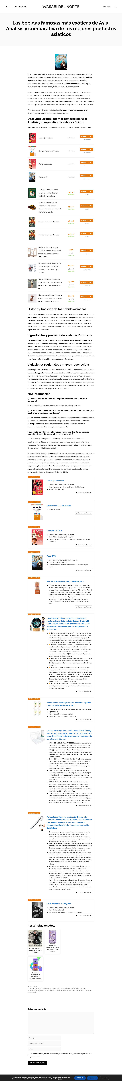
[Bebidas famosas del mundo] (37, 512)
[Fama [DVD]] (37, 562)
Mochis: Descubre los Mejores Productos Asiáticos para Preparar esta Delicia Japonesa (58, 988)
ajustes (60, 1079)
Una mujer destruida (46, 138)
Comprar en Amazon (84, 492)
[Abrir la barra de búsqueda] (115, 7)
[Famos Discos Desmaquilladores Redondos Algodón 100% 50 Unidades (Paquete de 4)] (37, 709)
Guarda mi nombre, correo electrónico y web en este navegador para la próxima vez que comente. (61, 1055)
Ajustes (104, 1078)
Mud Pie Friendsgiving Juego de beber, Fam (65, 581)
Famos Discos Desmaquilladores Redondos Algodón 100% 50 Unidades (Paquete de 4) (69, 704)
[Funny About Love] (37, 537)
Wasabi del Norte (61, 6)
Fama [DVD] (43, 177)
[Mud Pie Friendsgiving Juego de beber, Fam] (37, 587)
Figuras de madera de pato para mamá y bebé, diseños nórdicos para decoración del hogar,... (50, 298)
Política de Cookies (64, 1077)
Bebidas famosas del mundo (49, 151)
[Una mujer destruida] (37, 487)
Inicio (8, 6)
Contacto (107, 6)
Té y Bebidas (34, 986)
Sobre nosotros (20, 6)
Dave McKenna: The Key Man (59, 904)
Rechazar (92, 1078)
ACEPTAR (80, 1078)
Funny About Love (45, 164)
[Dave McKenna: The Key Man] (37, 910)
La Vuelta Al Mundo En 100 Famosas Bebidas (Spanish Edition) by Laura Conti (48, 193)
